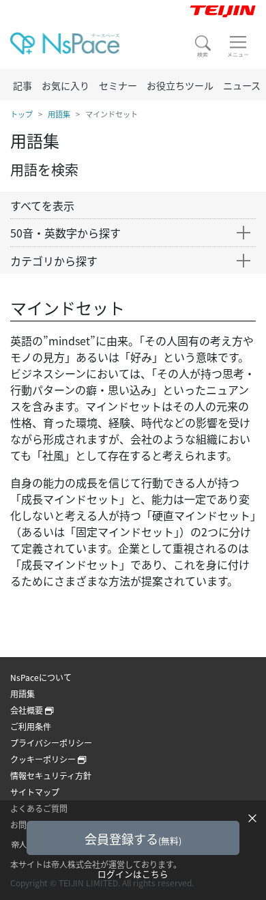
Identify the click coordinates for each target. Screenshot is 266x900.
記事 (22, 85)
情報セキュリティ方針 (50, 775)
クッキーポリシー (44, 759)
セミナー (118, 85)
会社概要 (27, 710)
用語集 (59, 113)
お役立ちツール (180, 85)
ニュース (242, 85)
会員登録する (133, 838)
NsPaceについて (41, 677)
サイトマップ (34, 792)
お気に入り (65, 85)
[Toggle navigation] (238, 46)
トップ (21, 113)
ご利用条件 (30, 726)
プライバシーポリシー (51, 743)
